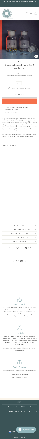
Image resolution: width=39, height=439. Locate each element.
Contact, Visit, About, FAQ (19, 406)
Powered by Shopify (19, 437)
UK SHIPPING (19, 225)
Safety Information (19, 237)
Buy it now (19, 101)
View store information (11, 112)
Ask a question (19, 241)
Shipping (16, 75)
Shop (19, 402)
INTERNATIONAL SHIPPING (19, 229)
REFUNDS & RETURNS (19, 233)
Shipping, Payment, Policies (19, 411)
